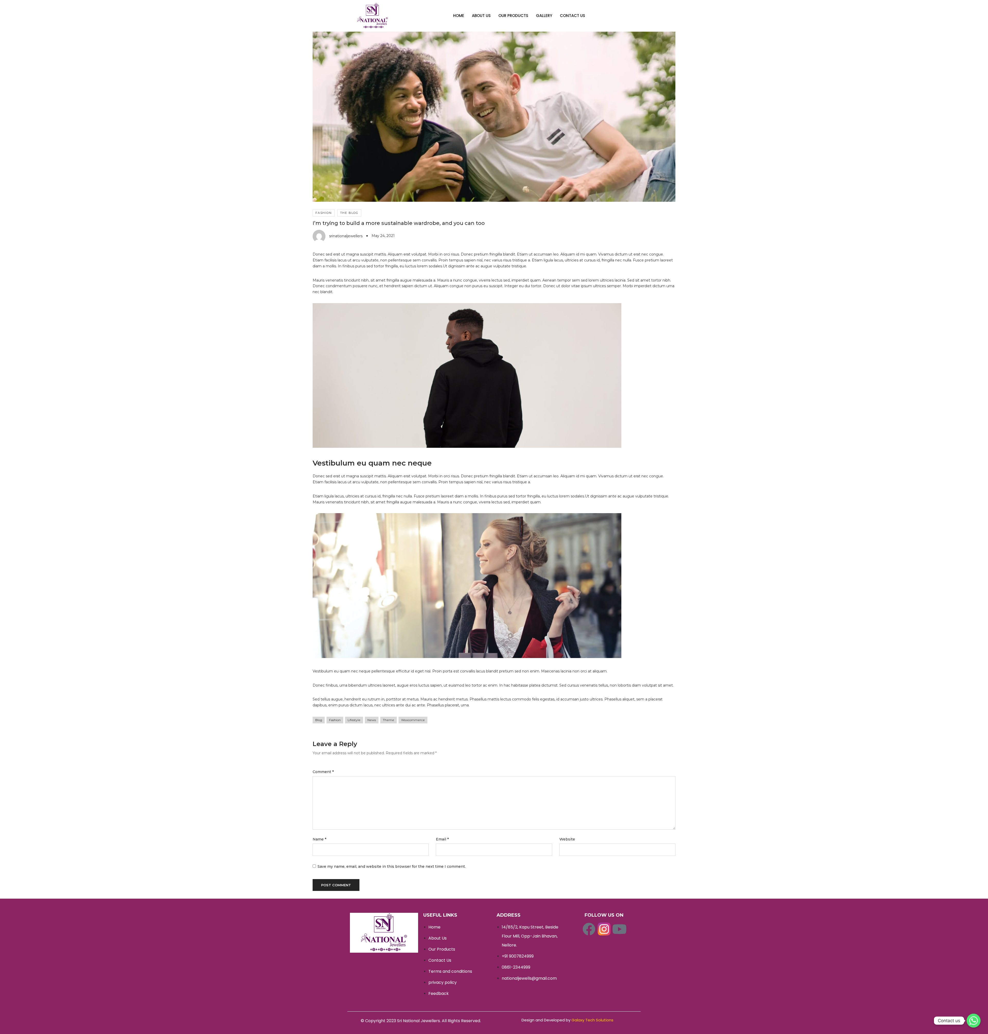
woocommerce (413, 720)
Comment (323, 771)
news (371, 720)
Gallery (544, 15)
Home (458, 15)
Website (567, 839)
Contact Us (572, 15)
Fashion (323, 213)
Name (319, 839)
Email (442, 839)
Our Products (513, 15)
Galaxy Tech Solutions (592, 1020)
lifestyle (354, 720)
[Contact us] (974, 1021)
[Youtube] (619, 929)
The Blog (349, 213)
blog (318, 720)
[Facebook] (589, 929)
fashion (335, 720)
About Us (481, 15)
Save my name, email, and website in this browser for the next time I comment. (391, 866)
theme (388, 720)
